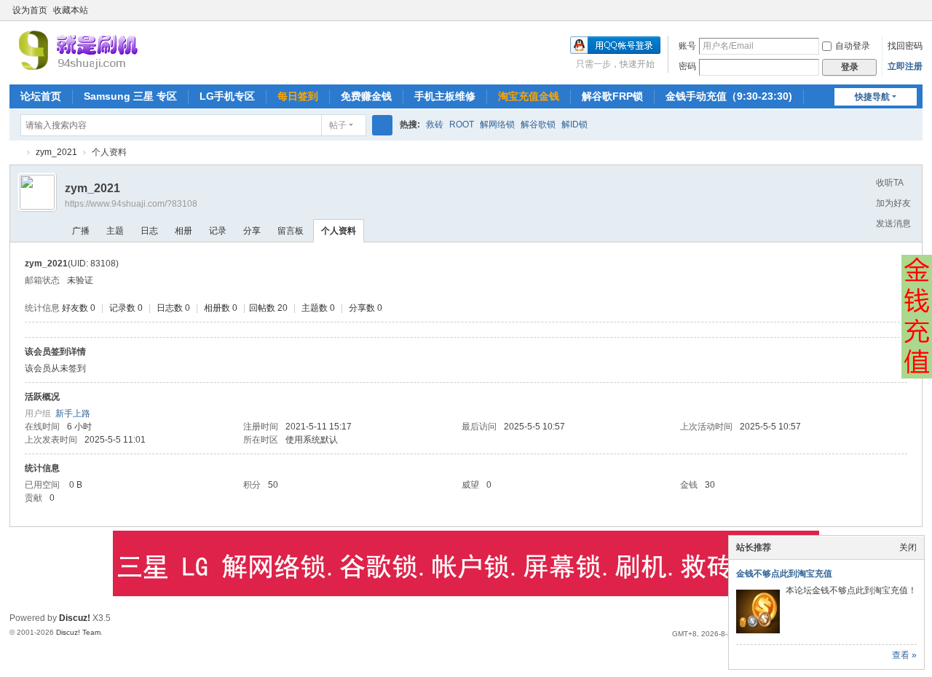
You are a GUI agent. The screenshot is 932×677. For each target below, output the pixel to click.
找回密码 (905, 46)
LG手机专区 (227, 96)
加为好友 (893, 203)
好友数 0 (78, 308)
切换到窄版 (916, 16)
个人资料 (338, 231)
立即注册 (905, 66)
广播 (81, 231)
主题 (115, 231)
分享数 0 (365, 308)
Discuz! (74, 618)
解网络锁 (497, 124)
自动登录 (852, 46)
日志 (149, 231)
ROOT (461, 124)
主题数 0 (318, 308)
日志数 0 (173, 308)
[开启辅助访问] (902, 10)
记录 (217, 231)
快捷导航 (872, 97)
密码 (687, 66)
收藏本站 (70, 10)
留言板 (290, 231)
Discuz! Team (78, 632)
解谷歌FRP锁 (612, 96)
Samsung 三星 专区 (130, 96)
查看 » (904, 655)
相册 (183, 231)
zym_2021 (56, 152)
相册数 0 (220, 308)
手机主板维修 (444, 96)
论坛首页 (40, 96)
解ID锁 (574, 124)
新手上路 (72, 413)
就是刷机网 (15, 152)
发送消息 (893, 223)
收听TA (890, 183)
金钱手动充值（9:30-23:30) (729, 96)
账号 (687, 46)
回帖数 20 (268, 308)
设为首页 (29, 10)
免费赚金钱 (366, 96)
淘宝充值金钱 (528, 96)
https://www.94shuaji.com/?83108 (131, 204)
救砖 (434, 124)
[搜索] (382, 125)
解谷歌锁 (538, 124)
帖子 (338, 125)
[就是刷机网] (128, 49)
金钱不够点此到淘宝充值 (784, 574)
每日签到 (297, 96)
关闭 (908, 547)
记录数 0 (126, 308)
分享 (252, 231)
